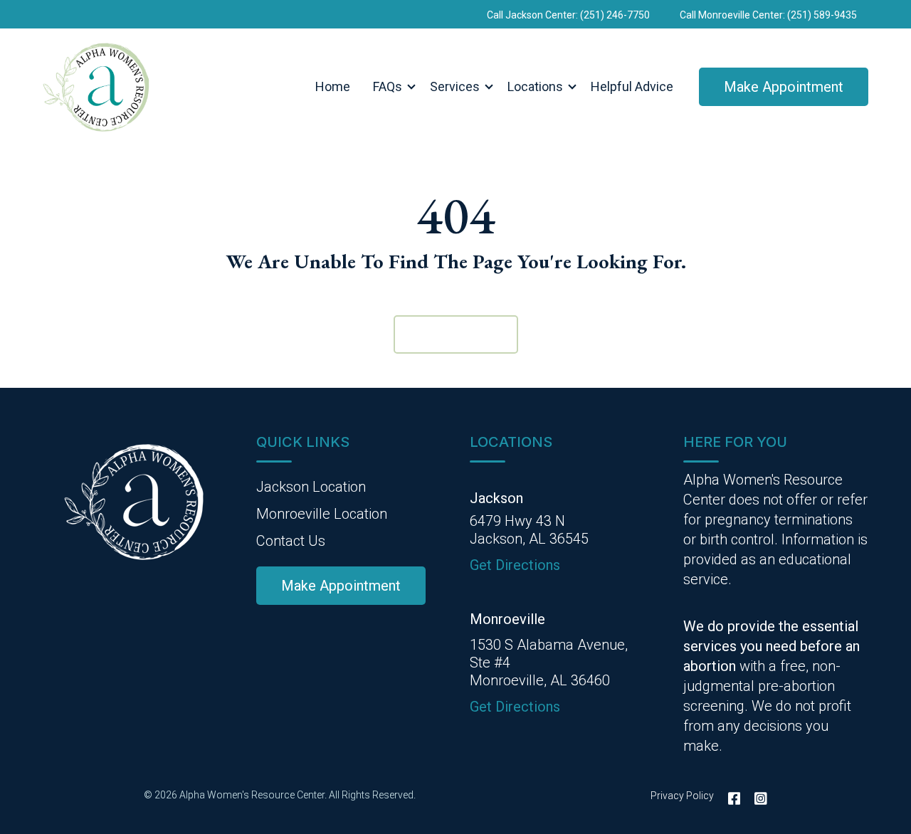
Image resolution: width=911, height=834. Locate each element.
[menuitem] (341, 585)
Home (332, 86)
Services (455, 86)
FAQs (387, 86)
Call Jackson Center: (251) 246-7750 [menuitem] (568, 15)
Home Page (455, 334)
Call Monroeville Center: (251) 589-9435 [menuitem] (768, 15)
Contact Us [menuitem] (290, 540)
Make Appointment (783, 86)
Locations (535, 86)
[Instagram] (757, 798)
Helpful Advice (632, 86)
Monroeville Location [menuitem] (321, 513)
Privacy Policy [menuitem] (682, 795)
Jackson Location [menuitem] (311, 486)
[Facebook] (734, 798)
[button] (390, 87)
